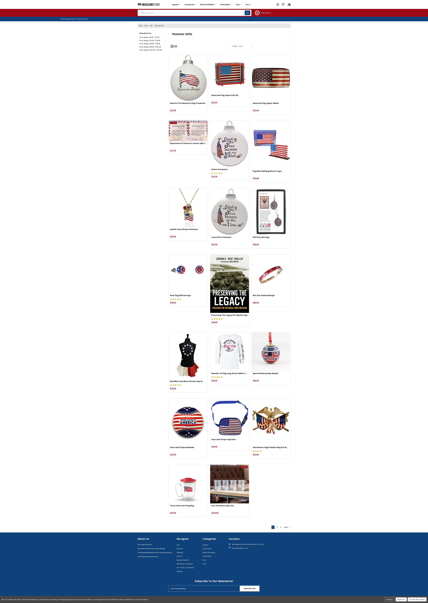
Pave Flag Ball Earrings (180, 295)
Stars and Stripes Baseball (182, 447)
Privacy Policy (143, 599)
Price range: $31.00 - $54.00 (149, 40)
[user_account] (276, 4)
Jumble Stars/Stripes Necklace (184, 229)
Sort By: (235, 46)
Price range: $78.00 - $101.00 (150, 47)
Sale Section (266, 13)
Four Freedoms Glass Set (222, 505)
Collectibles (225, 4)
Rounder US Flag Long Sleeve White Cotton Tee (229, 373)
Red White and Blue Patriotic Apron (186, 381)
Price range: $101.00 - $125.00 (150, 50)
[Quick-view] (188, 72)
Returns (179, 556)
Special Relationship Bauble (265, 373)
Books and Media (207, 4)
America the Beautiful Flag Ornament (188, 103)
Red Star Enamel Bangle (264, 295)
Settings (389, 599)
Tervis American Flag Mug (182, 505)
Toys (238, 4)
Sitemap (180, 571)
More (248, 4)
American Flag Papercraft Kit (224, 95)
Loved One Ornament (221, 237)
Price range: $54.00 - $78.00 (149, 44)
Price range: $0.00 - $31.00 (149, 37)
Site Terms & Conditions (185, 568)
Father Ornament (219, 169)
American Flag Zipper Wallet (266, 103)
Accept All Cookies (417, 599)
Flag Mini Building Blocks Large (267, 171)
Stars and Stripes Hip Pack (223, 439)
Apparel (175, 4)
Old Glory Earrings (261, 237)
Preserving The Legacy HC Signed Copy (229, 315)
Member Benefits (183, 560)
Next (286, 527)
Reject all (401, 599)
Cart (178, 545)
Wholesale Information (185, 564)
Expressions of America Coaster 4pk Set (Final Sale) (188, 143)
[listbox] (246, 46)
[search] (247, 12)
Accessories (189, 4)
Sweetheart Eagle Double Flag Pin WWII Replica (271, 447)
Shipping (180, 552)
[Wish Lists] (282, 4)
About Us (180, 549)
